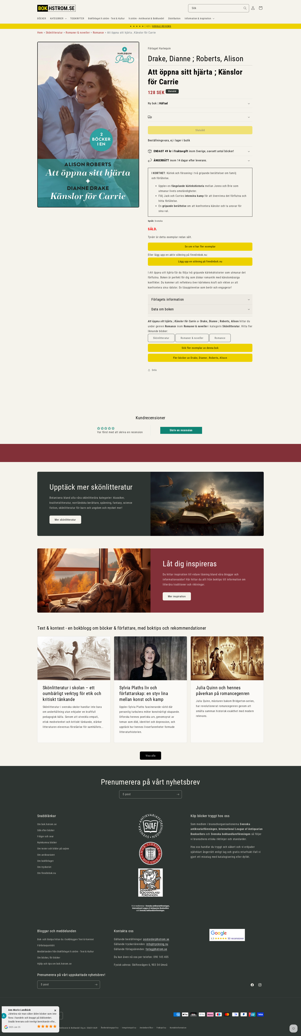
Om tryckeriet (44, 867)
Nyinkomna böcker (47, 842)
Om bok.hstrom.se (47, 824)
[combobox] (218, 8)
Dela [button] (154, 370)
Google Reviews (161, 26)
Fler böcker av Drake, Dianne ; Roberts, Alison (200, 357)
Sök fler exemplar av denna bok (200, 348)
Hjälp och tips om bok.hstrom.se (54, 963)
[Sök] (245, 8)
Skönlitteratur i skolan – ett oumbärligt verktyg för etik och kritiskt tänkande (72, 693)
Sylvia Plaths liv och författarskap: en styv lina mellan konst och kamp (143, 693)
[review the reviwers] (44, 1018)
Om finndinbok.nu (46, 873)
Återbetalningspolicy (110, 1028)
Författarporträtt (46, 945)
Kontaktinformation (178, 1028)
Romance (220, 338)
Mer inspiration (177, 596)
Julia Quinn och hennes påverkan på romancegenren (223, 690)
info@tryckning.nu (157, 944)
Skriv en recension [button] (181, 430)
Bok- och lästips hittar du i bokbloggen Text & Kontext (65, 939)
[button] (58, 18)
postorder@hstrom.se (156, 939)
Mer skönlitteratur (65, 519)
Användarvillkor (146, 1028)
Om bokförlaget (45, 861)
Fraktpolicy (161, 1028)
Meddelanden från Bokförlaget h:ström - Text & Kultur (65, 951)
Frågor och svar (45, 836)
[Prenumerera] (178, 794)
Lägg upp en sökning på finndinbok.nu (200, 261)
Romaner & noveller (192, 338)
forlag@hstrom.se (156, 949)
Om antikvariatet (46, 854)
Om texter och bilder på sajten (53, 848)
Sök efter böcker (46, 830)
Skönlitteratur (161, 338)
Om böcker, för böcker (48, 957)
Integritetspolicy (129, 1028)
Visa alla (151, 755)
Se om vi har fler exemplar (200, 246)
